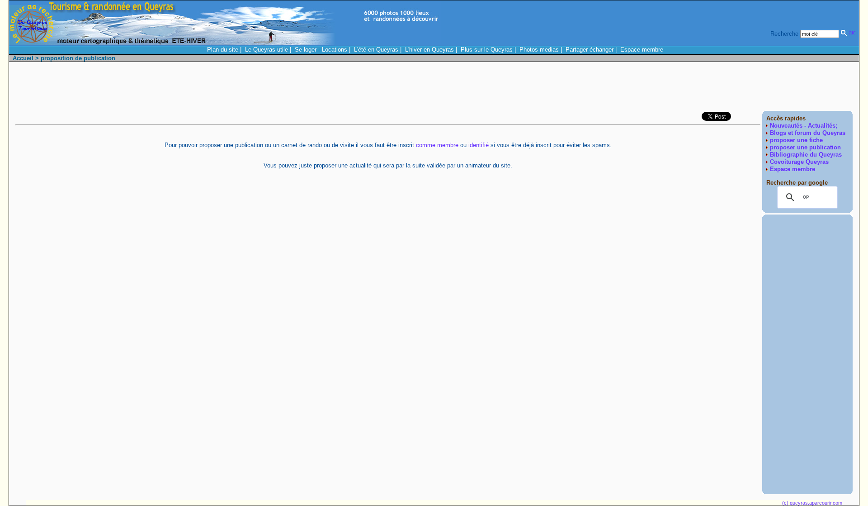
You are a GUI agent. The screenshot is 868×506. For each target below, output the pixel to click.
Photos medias (539, 49)
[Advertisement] (688, 88)
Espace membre (641, 49)
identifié (478, 145)
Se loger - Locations (321, 49)
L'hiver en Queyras (429, 49)
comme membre (437, 145)
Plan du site (222, 49)
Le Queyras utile (266, 49)
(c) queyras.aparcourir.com (812, 503)
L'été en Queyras (376, 49)
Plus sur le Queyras (487, 49)
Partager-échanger (589, 49)
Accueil (23, 58)
